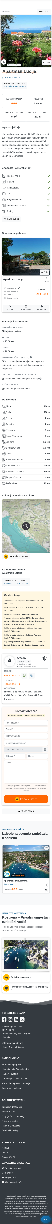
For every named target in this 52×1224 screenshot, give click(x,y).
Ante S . (10, 61)
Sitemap (21, 1047)
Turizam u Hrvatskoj (11, 1088)
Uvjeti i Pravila (9, 1047)
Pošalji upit (28, 799)
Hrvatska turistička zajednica (15, 1069)
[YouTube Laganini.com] (16, 1019)
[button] (26, 526)
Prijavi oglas (27, 811)
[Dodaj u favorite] (46, 848)
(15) (45, 272)
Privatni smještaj (10, 1121)
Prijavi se (8, 1173)
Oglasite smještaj (12, 1168)
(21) (47, 62)
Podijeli (45, 12)
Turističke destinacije (12, 1107)
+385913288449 (12, 684)
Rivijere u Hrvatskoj (11, 1126)
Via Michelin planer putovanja (16, 1083)
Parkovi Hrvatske (10, 1074)
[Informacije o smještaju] (46, 885)
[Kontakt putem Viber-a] (32, 676)
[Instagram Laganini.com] (10, 1019)
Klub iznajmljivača (13, 1182)
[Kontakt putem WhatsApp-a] (24, 676)
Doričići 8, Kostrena (12, 77)
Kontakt (5, 1148)
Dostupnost (26, 310)
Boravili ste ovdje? (15, 85)
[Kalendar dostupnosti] (46, 890)
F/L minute (41, 310)
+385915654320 (12, 675)
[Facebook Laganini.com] (4, 1019)
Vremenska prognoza (12, 1064)
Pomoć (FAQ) (8, 1157)
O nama (5, 1152)
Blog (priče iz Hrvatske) (13, 1116)
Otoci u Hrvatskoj (10, 1130)
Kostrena (6, 12)
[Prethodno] (8, 861)
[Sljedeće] (44, 861)
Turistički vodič (9, 1111)
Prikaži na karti (18, 557)
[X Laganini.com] (22, 1019)
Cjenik (10, 310)
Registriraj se (10, 1177)
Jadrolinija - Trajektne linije (14, 1078)
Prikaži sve (10, 219)
